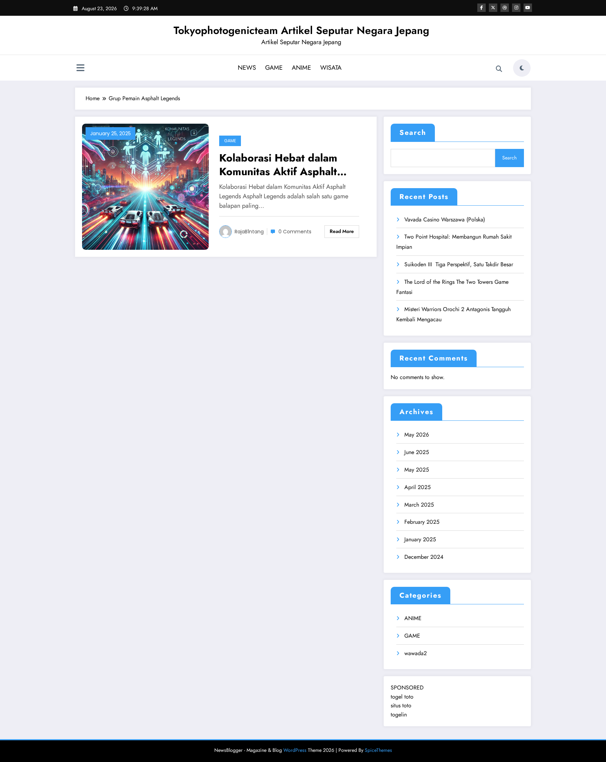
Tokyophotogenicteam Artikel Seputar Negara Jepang (301, 30)
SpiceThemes (378, 750)
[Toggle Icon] (80, 68)
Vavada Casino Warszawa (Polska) (444, 219)
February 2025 (421, 522)
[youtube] (528, 8)
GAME (274, 67)
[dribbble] (504, 8)
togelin (399, 714)
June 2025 (416, 452)
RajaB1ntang (249, 231)
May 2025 (416, 470)
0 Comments (294, 231)
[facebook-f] (481, 8)
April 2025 (417, 487)
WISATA (331, 67)
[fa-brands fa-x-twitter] (493, 8)
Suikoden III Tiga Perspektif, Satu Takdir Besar (458, 264)
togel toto (402, 697)
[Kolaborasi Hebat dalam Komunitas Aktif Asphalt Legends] (145, 186)
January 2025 (420, 539)
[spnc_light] (522, 68)
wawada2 (415, 653)
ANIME (301, 67)
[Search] (499, 69)
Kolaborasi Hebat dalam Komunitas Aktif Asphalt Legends (278, 164)
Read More (342, 231)
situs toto (401, 705)
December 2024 (423, 557)
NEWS (247, 67)
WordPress (295, 750)
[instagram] (516, 8)
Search (412, 133)
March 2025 (419, 505)
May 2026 (416, 435)
